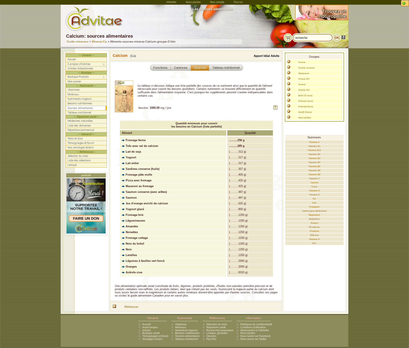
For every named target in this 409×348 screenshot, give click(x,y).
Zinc (314, 243)
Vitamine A (314, 142)
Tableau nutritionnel (186, 339)
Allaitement (303, 73)
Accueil (146, 324)
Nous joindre (193, 2)
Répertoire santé (216, 327)
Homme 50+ (304, 90)
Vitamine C (314, 178)
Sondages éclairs (152, 339)
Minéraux (180, 327)
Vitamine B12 (314, 150)
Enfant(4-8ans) (305, 106)
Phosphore (314, 227)
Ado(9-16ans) (305, 112)
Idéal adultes (304, 117)
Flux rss (238, 2)
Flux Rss (211, 339)
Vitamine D (314, 190)
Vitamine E (314, 194)
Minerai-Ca (99, 41)
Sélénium (314, 235)
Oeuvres (211, 336)
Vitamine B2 (314, 154)
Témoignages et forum (155, 336)
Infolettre (171, 2)
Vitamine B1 (314, 146)
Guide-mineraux (77, 41)
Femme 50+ (304, 79)
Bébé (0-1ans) (305, 95)
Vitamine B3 (314, 158)
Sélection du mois (216, 324)
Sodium (314, 223)
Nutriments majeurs (186, 330)
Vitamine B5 (314, 162)
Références (131, 306)
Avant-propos (150, 327)
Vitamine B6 (314, 166)
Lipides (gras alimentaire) (314, 211)
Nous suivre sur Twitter (253, 339)
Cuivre (314, 186)
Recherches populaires (219, 330)
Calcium (314, 182)
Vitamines (181, 324)
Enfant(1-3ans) (305, 101)
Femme (301, 62)
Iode (314, 203)
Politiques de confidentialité (256, 324)
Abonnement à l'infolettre (254, 330)
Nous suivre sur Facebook (255, 336)
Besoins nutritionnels (187, 333)
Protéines (314, 231)
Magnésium (314, 215)
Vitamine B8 (314, 174)
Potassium (314, 207)
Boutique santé (151, 333)
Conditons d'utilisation (253, 327)
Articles (146, 330)
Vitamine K (314, 239)
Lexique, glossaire (217, 333)
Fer (314, 199)
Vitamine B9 (314, 170)
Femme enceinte (306, 68)
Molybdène (314, 219)
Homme (302, 84)
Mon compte (217, 2)
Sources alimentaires (187, 336)
